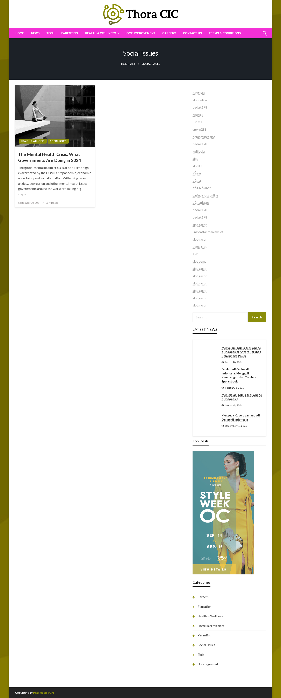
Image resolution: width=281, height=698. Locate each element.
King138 (199, 93)
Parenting (69, 33)
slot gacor (200, 225)
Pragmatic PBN (43, 692)
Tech (50, 33)
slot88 (197, 166)
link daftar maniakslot (208, 232)
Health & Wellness (100, 33)
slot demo (200, 261)
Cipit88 (198, 122)
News (35, 33)
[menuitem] (20, 33)
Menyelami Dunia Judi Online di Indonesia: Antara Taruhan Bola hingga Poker (241, 352)
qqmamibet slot (204, 137)
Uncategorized (208, 664)
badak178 (200, 107)
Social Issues (58, 141)
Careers (169, 33)
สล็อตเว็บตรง (202, 188)
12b (195, 254)
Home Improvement (139, 33)
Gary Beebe (51, 202)
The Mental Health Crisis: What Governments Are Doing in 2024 (49, 157)
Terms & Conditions (225, 33)
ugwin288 (200, 129)
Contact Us (192, 33)
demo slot (200, 246)
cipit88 (198, 115)
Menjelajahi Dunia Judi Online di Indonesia (242, 397)
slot (195, 158)
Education (204, 606)
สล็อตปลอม (201, 203)
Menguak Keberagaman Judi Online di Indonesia (241, 417)
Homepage (128, 63)
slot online (200, 100)
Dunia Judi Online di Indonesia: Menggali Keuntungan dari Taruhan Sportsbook (239, 375)
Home (19, 33)
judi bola (199, 151)
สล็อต (197, 173)
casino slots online (205, 195)
